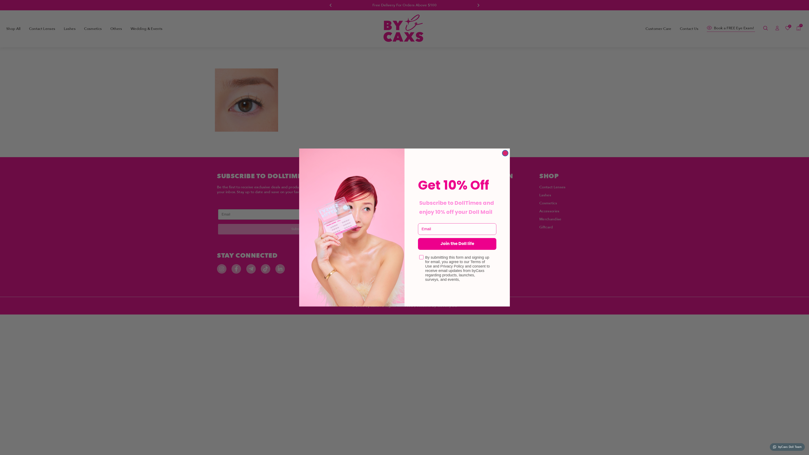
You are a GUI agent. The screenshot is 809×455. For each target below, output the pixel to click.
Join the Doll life (457, 244)
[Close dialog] (505, 153)
